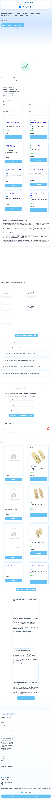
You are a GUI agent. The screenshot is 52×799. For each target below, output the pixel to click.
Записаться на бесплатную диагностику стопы (12, 25)
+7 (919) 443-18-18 (28, 6)
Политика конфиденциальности (8, 769)
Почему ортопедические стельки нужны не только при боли (25, 618)
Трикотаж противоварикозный (7, 738)
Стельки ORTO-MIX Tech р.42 (37, 174)
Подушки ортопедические (6, 740)
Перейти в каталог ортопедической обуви (26, 589)
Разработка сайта (27, 792)
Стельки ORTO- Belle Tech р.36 (12, 126)
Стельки (3, 728)
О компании (3, 756)
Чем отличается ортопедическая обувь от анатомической (25, 682)
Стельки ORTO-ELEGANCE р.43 (12, 198)
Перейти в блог (26, 698)
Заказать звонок (29, 7)
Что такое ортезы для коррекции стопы (21, 650)
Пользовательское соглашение (8, 771)
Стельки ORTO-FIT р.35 (36, 149)
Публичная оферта (5, 772)
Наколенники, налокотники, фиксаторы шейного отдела (7, 743)
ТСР (2, 732)
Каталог (3, 762)
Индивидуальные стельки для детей (9, 734)
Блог (2, 760)
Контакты (3, 758)
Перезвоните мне (4, 779)
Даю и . (22, 411)
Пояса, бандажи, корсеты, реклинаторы (6, 746)
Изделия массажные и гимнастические (6, 749)
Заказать (13, 137)
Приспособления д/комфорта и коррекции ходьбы (8, 730)
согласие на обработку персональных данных (21, 410)
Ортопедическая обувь (6, 736)
